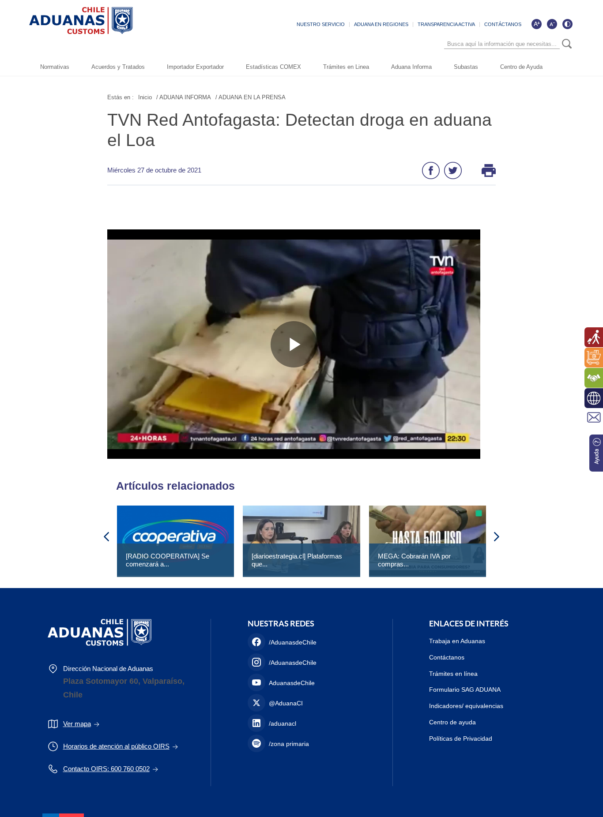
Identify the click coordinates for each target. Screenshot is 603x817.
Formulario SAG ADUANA (465, 689)
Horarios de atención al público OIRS (116, 746)
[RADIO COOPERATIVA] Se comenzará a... (167, 560)
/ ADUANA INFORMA (183, 97)
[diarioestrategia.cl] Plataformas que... (297, 560)
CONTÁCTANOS (502, 24)
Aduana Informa (411, 67)
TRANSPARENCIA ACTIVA (446, 24)
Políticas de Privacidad (460, 738)
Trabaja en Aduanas (457, 641)
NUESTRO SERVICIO (321, 24)
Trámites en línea (453, 673)
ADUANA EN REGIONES (381, 24)
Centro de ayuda (452, 722)
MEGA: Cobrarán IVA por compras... (414, 560)
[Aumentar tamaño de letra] (536, 24)
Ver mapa (77, 723)
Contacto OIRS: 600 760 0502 (106, 768)
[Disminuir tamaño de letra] (552, 24)
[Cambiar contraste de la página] (567, 24)
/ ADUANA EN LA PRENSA (250, 97)
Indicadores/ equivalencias (466, 705)
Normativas (54, 67)
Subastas (466, 67)
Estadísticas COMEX (273, 67)
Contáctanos (446, 657)
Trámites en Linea (346, 67)
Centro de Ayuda (521, 67)
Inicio (145, 97)
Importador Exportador (195, 67)
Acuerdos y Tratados (118, 67)
